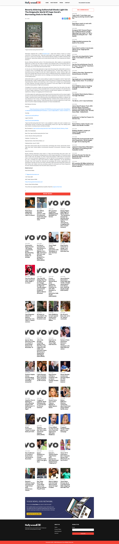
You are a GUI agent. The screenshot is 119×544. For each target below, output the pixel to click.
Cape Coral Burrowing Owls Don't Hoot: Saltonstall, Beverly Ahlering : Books (50, 128)
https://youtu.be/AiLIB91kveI (32, 115)
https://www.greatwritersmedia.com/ (34, 181)
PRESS (61, 2)
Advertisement (58, 531)
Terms (56, 527)
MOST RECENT (54, 2)
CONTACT (67, 2)
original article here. (57, 186)
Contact (56, 533)
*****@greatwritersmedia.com (32, 174)
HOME (47, 2)
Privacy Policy (58, 529)
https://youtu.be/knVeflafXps (32, 120)
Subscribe (83, 533)
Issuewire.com (46, 53)
